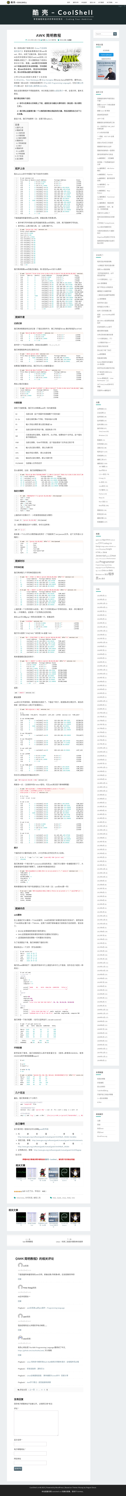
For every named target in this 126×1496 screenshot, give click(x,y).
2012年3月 (100, 904)
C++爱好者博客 (102, 1098)
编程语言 (100, 463)
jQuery (108, 556)
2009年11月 (101, 1013)
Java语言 (102, 486)
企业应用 (100, 413)
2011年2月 (100, 955)
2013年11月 (101, 830)
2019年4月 (100, 689)
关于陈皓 (109, 2)
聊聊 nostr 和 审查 (103, 111)
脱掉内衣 (20, 148)
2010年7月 (100, 982)
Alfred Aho (20, 80)
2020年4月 (100, 654)
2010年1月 (100, 1006)
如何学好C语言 (102, 303)
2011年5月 (100, 943)
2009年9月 (100, 1021)
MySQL (97, 558)
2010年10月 (101, 971)
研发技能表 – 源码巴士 (35, 1369)
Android (112, 540)
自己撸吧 (20, 159)
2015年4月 (100, 779)
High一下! (122, 6)
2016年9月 (100, 756)
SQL (97, 571)
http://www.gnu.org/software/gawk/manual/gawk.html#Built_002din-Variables (47, 1137)
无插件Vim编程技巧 (104, 390)
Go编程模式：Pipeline (105, 174)
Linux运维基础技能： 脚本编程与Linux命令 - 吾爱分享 (47, 1375)
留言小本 (92, 2)
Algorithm (106, 540)
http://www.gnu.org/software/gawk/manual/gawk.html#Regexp (57, 1150)
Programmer (106, 562)
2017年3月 (100, 736)
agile (97, 540)
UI (100, 571)
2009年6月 (100, 1033)
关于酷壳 (101, 2)
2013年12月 (101, 826)
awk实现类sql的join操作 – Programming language (46, 1308)
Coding (106, 543)
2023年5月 (100, 596)
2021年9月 (100, 635)
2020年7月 (100, 650)
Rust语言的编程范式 (104, 227)
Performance (111, 558)
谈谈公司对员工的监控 (105, 143)
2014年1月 (100, 822)
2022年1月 (100, 623)
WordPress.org (102, 1136)
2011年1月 (100, 959)
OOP (100, 558)
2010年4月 (100, 994)
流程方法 (100, 448)
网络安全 (100, 510)
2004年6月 (100, 1060)
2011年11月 (101, 920)
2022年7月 (100, 611)
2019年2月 (100, 697)
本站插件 (84, 2)
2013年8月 (100, 838)
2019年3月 (100, 693)
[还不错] (19, 1191)
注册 (98, 1121)
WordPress (59, 1487)
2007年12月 (101, 1053)
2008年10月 (101, 1049)
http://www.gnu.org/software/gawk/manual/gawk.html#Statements (57, 1140)
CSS (110, 543)
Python (101, 494)
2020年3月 (100, 658)
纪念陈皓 (106, 50)
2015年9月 (100, 771)
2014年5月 (100, 807)
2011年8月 (100, 932)
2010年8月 (100, 978)
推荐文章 (75, 2)
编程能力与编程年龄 (104, 291)
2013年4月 (100, 853)
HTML (98, 552)
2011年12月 (101, 916)
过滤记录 (21, 133)
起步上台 (20, 127)
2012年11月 (101, 873)
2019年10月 (101, 674)
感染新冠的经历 (102, 115)
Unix (73, 1198)
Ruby (100, 498)
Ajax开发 (102, 470)
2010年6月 (100, 986)
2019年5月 (100, 685)
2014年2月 (100, 818)
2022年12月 (101, 603)
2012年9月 (100, 881)
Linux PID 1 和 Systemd (64, 1179)
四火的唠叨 (101, 1087)
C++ (101, 543)
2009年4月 (100, 1041)
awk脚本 (21, 151)
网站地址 (17, 1459)
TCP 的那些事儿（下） (105, 339)
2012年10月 (101, 877)
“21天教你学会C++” (104, 342)
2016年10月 (101, 752)
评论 (16, 1408)
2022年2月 (100, 619)
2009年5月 (100, 1037)
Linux (64, 1198)
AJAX (100, 540)
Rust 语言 (102, 502)
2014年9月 (100, 795)
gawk (59, 1198)
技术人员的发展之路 (104, 311)
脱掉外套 (20, 130)
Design (98, 546)
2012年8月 (100, 885)
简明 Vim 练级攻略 (103, 269)
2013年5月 (100, 849)
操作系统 (100, 428)
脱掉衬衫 (20, 140)
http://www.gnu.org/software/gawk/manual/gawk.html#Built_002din (43, 1146)
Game (97, 549)
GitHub (80, 1491)
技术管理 (100, 421)
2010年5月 (100, 990)
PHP (97, 562)
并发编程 (100, 1083)
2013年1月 (100, 865)
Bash (97, 543)
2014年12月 (101, 783)
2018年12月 (101, 701)
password (103, 558)
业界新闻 (100, 409)
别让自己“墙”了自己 (104, 350)
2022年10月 (101, 607)
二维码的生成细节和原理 (106, 295)
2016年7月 (100, 764)
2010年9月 (100, 974)
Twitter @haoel (106, 55)
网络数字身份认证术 (104, 147)
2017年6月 (100, 728)
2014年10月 (101, 791)
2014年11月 (101, 787)
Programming (99, 565)
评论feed (100, 1132)
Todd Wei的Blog (102, 1091)
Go (100, 549)
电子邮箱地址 (20, 1449)
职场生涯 (100, 514)
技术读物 (100, 424)
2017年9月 (100, 717)
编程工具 (37, 1198)
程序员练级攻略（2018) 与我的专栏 (53, 1180)
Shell (68, 1198)
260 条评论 (52, 40)
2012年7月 (100, 889)
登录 (98, 1125)
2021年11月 (101, 631)
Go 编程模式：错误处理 (105, 203)
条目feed (100, 1128)
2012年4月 (100, 900)
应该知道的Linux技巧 (21, 1179)
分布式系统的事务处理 (105, 335)
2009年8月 (100, 1025)
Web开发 (102, 506)
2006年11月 (101, 1057)
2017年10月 (101, 713)
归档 (98, 589)
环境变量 (21, 154)
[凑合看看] (18, 1191)
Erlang (101, 478)
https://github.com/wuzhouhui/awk (31, 1350)
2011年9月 (100, 928)
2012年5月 (100, 896)
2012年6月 (100, 892)
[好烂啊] (15, 1191)
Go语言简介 (58, 91)
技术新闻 (100, 417)
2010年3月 (100, 998)
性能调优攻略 (102, 358)
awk (54, 1198)
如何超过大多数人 (103, 307)
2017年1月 (100, 744)
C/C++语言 (102, 474)
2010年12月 (101, 963)
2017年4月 (100, 732)
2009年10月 (101, 1017)
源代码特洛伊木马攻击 (105, 154)
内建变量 (21, 135)
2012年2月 (100, 908)
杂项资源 (28, 1198)
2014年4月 (100, 810)
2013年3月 (100, 857)
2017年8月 (100, 721)
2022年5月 (100, 615)
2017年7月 (100, 725)
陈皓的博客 (101, 1079)
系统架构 (100, 456)
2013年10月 (101, 834)
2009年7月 (100, 1029)
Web (111, 570)
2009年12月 (101, 1010)
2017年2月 (100, 740)
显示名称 (18, 1440)
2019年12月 (101, 666)
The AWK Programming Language (57, 83)
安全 (106, 574)
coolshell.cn (56, 1491)
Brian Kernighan (47, 80)
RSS (116, 2)
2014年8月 (100, 799)
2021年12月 (101, 627)
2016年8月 (100, 760)
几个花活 (20, 156)
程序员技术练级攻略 (104, 262)
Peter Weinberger (32, 80)
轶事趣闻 (100, 522)
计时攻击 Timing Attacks (105, 223)
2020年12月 (101, 642)
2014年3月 (100, 814)
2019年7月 (100, 678)
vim (107, 570)
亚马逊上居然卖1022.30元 (37, 86)
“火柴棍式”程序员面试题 (105, 265)
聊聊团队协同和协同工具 (106, 123)
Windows (102, 435)
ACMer (99, 1102)
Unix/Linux (20, 1198)
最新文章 (99, 92)
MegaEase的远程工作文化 (106, 237)
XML (103, 574)
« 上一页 (31, 1390)
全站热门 (99, 255)
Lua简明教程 (101, 354)
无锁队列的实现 (102, 346)
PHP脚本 (102, 490)
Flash (115, 546)
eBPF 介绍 (100, 119)
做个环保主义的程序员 (105, 287)
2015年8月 (100, 775)
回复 (19, 1279)
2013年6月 (100, 846)
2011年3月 (100, 951)
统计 (20, 146)
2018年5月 (100, 705)
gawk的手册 (43, 1129)
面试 (103, 579)
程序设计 (100, 452)
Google (109, 549)
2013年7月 (100, 842)
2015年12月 (101, 767)
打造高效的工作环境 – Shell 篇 (42, 1179)
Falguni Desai (91, 1487)
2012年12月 (101, 869)
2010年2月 (100, 1002)
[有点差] (16, 1191)
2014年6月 (100, 803)
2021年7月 (100, 639)
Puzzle (103, 567)
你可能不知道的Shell (32, 1179)
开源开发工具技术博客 (105, 1094)
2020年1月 (100, 662)
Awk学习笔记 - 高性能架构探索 (39, 1382)
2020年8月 (100, 646)
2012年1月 (100, 912)
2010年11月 (101, 967)
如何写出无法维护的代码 (106, 368)
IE (101, 552)
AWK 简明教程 (102, 283)
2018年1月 (100, 709)
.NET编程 (102, 466)
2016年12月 (101, 748)
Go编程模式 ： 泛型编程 (105, 158)
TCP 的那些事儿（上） (105, 279)
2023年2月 (100, 600)
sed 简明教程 (101, 299)
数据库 (99, 440)
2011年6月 (100, 939)
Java (104, 552)
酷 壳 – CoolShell (19, 2)
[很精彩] (21, 1191)
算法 (100, 579)
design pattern (105, 546)
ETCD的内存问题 (103, 133)
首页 (68, 2)
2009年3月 (100, 1045)
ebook (111, 546)
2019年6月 (100, 682)
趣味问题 (100, 518)
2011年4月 (100, 947)
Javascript (101, 555)
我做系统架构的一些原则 (106, 150)
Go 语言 (101, 482)
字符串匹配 (22, 143)
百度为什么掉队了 (103, 213)
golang (103, 549)
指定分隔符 (22, 138)
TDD (99, 570)
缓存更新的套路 (102, 331)
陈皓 (44, 40)
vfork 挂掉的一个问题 (75, 1179)
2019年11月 (101, 670)
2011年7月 (100, 935)
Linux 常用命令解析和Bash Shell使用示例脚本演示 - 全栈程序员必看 (53, 1362)
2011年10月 (101, 924)
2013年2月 (100, 861)
